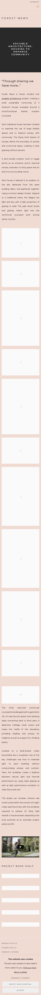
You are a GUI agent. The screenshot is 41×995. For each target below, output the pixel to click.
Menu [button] (37, 6)
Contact (34, 2)
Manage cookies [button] (10, 952)
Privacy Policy (9, 943)
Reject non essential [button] (20, 984)
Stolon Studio (10, 6)
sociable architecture (11, 98)
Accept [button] (20, 990)
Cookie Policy (9, 948)
